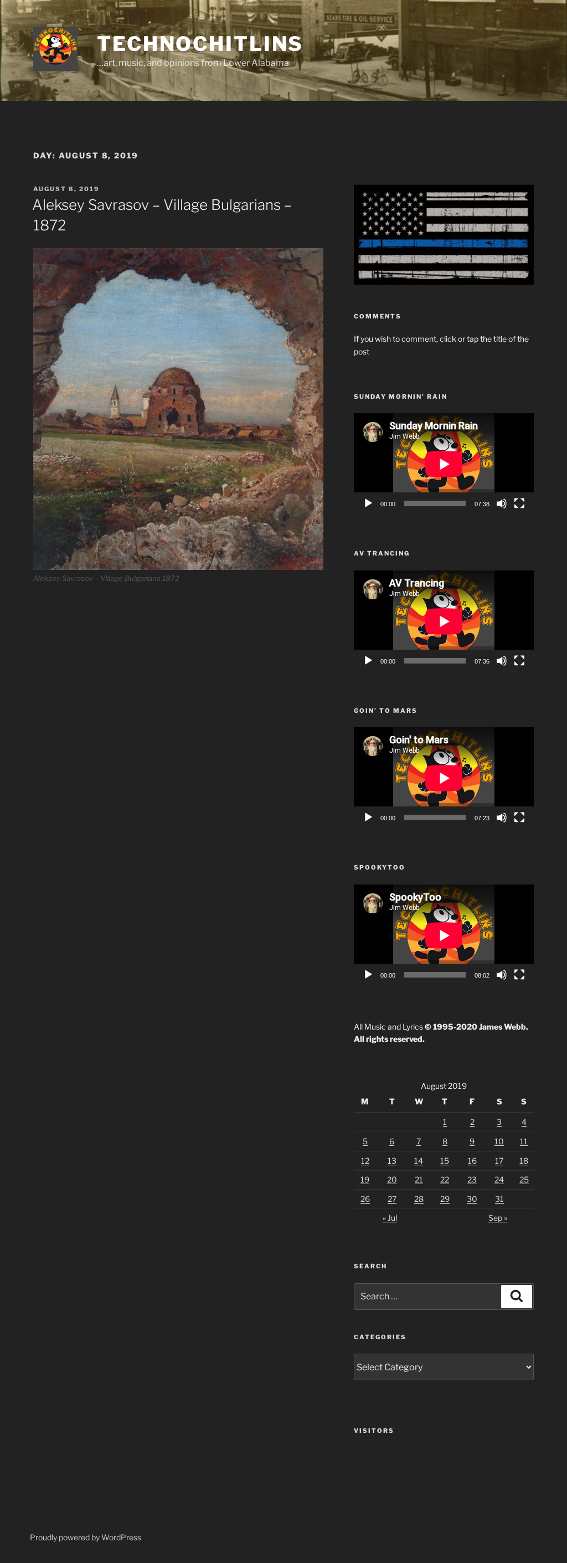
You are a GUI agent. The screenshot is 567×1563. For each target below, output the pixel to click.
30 (472, 1199)
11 (524, 1141)
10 (499, 1141)
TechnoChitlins (200, 44)
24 (499, 1179)
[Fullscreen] (519, 503)
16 (472, 1160)
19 (364, 1179)
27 (392, 1199)
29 (445, 1199)
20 (392, 1179)
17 (499, 1160)
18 (523, 1160)
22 (444, 1179)
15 (444, 1160)
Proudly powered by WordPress (85, 1537)
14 (418, 1160)
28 (419, 1199)
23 (472, 1179)
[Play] (368, 503)
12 (365, 1160)
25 (524, 1179)
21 (419, 1179)
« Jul (390, 1217)
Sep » (497, 1217)
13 (392, 1160)
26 (365, 1199)
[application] (444, 464)
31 (499, 1199)
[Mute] (501, 503)
